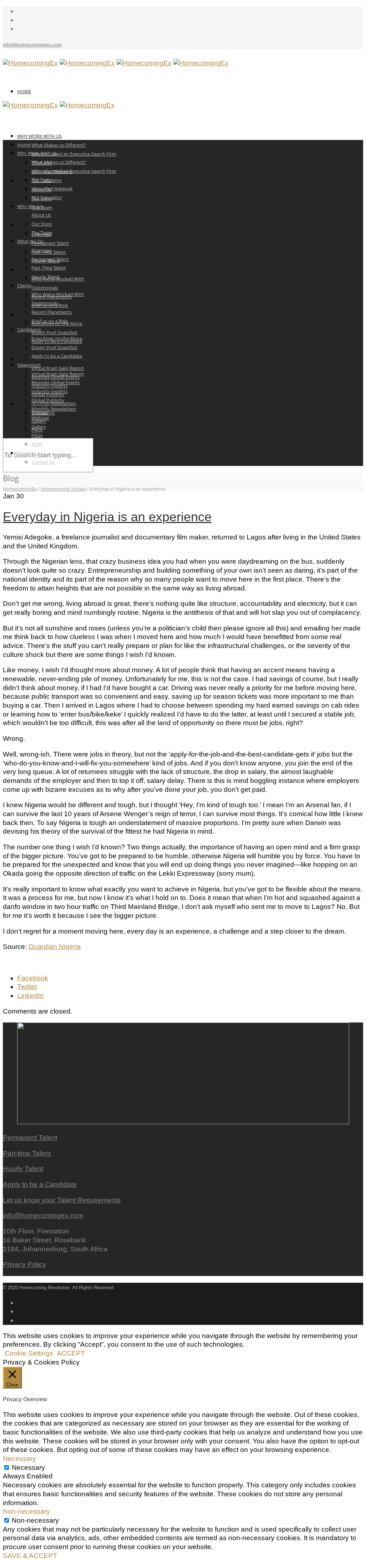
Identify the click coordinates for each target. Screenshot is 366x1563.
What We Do (30, 241)
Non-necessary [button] (26, 1511)
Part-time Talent (27, 1153)
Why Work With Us (39, 136)
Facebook (32, 978)
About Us (41, 215)
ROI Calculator (46, 197)
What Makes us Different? (58, 145)
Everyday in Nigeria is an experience (107, 516)
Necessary (28, 1467)
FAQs (37, 435)
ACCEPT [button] (71, 1353)
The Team (41, 233)
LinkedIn (30, 995)
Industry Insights (49, 391)
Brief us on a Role (49, 321)
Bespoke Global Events (55, 382)
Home (24, 91)
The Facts (41, 180)
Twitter (27, 986)
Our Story (41, 224)
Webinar (40, 417)
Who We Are (30, 206)
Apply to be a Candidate (56, 356)
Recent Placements (51, 312)
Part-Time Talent (48, 268)
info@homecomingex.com (32, 44)
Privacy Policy (24, 1264)
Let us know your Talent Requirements (62, 1200)
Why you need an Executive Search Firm (73, 154)
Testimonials (44, 288)
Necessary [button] (19, 1458)
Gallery (38, 426)
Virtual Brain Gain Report (57, 368)
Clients (24, 285)
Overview (41, 250)
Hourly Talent (45, 276)
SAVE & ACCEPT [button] (30, 1555)
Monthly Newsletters (53, 409)
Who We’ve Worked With (57, 294)
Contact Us (30, 404)
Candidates (30, 314)
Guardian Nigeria (55, 946)
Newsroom (30, 359)
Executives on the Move (56, 338)
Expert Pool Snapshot (54, 332)
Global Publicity (47, 400)
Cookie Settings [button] (29, 1353)
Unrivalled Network (52, 188)
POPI (36, 444)
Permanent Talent (50, 243)
